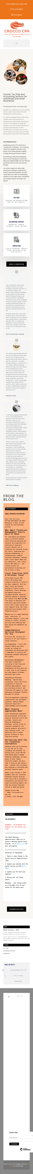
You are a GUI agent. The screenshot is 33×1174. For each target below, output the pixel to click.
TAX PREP (16, 198)
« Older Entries (9, 802)
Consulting (6, 953)
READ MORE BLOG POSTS (16, 909)
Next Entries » (24, 802)
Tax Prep (5, 948)
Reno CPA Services (12, 519)
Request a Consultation (16, 264)
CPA (21, 578)
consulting (16, 246)
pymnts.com (20, 843)
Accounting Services (16, 222)
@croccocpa (16, 14)
